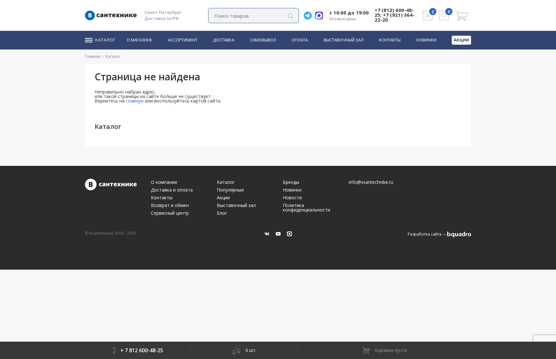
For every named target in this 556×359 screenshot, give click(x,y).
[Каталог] (122, 56)
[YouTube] (278, 233)
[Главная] (103, 56)
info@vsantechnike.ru (371, 182)
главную (135, 101)
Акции (461, 40)
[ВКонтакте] (266, 233)
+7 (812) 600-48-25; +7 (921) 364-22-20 (394, 15)
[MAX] (289, 233)
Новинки (426, 40)
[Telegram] (309, 16)
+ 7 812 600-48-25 (141, 350)
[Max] (320, 16)
